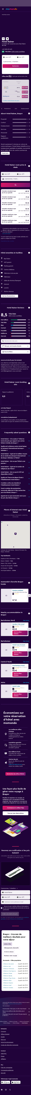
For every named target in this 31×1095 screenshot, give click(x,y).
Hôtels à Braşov (6, 1023)
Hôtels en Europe (13, 1021)
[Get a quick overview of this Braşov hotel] (29, 113)
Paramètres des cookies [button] (7, 241)
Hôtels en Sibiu (7, 980)
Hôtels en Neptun (8, 983)
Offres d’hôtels (3, 1021)
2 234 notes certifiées (18, 51)
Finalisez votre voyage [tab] (10, 955)
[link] (20, 633)
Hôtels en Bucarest (8, 964)
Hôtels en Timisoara (8, 968)
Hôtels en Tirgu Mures (9, 978)
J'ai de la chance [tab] (9, 951)
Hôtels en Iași (7, 966)
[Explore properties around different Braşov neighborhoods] (29, 613)
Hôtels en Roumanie (24, 1021)
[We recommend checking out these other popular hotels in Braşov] (29, 583)
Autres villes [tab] (7, 944)
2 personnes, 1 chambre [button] (10, 61)
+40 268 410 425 (7, 49)
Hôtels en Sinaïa (7, 973)
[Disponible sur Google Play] (5, 1082)
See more (26, 620)
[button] (3, 9)
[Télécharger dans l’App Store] (15, 1082)
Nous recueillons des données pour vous (14, 1011)
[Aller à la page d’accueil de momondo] (11, 9)
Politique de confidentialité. (16, 918)
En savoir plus (6, 233)
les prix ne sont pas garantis (15, 1003)
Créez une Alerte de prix (15, 764)
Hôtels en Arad (7, 985)
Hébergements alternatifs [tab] (11, 948)
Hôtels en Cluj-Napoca (9, 971)
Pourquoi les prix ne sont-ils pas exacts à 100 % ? (15, 1014)
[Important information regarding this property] (29, 383)
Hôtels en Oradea (8, 987)
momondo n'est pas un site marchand (14, 1008)
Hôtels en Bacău (7, 975)
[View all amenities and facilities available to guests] (29, 253)
